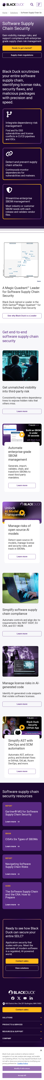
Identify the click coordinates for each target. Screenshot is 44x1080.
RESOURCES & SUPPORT (12, 1031)
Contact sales (22, 961)
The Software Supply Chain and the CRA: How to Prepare (21, 894)
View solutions (22, 968)
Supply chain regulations (22, 55)
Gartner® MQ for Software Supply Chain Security (21, 813)
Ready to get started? (22, 48)
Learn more (22, 411)
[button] (39, 4)
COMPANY (6, 1038)
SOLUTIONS (7, 1018)
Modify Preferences (22, 1068)
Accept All (22, 1075)
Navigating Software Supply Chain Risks (18, 865)
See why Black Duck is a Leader (22, 316)
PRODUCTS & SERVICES (12, 1025)
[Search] (31, 4)
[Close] (41, 1050)
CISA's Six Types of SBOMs (21, 839)
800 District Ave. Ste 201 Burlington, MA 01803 (23, 1003)
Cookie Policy (22, 1063)
